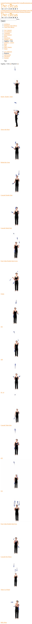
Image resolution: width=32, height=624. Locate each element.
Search (3, 21)
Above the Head (5, 129)
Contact (3, 3)
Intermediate (7, 55)
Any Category (8, 30)
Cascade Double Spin (6, 195)
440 (2, 359)
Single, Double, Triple (7, 96)
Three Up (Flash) (5, 589)
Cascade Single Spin (6, 228)
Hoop (5, 36)
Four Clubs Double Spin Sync (9, 524)
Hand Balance (8, 35)
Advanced (7, 56)
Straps (5, 49)
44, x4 (2, 392)
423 (2, 458)
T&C (18, 3)
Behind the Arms (5, 162)
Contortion (7, 33)
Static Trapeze (8, 47)
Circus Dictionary (5, 1)
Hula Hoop (7, 38)
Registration (26, 3)
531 (2, 491)
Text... (18, 19)
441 (2, 326)
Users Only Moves (9, 27)
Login (2, 10)
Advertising (13, 3)
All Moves (7, 24)
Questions (7, 3)
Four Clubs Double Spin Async (9, 261)
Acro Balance (8, 31)
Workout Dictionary (25, 12)
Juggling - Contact (9, 42)
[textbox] (8, 19)
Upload (21, 3)
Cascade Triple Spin (6, 425)
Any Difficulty (8, 51)
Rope (5, 44)
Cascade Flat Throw (6, 556)
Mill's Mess (4, 622)
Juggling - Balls (8, 39)
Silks (5, 45)
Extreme (6, 58)
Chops (2, 294)
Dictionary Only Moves (10, 25)
